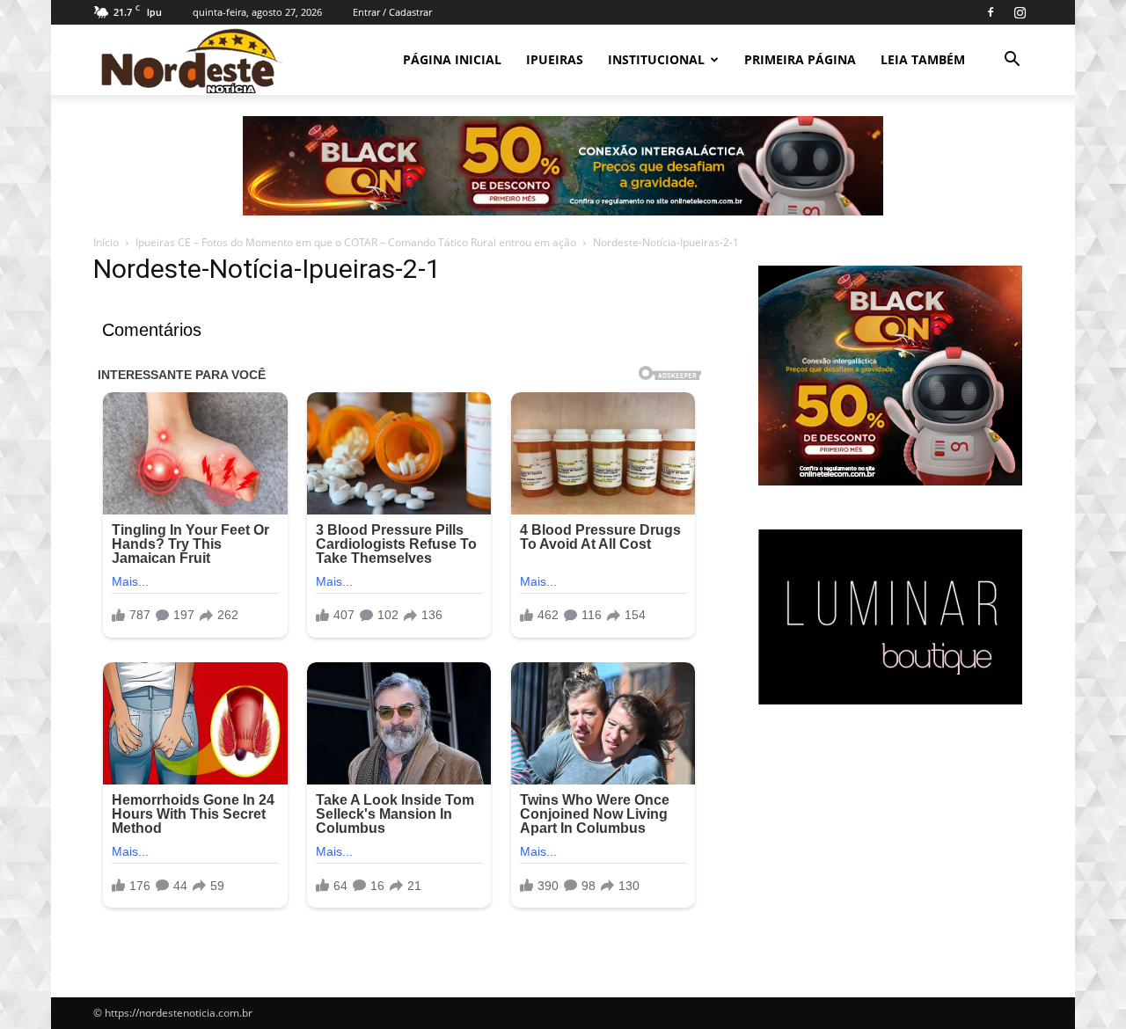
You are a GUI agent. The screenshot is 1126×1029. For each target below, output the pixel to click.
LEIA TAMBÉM (923, 59)
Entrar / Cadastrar (392, 11)
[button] (1012, 61)
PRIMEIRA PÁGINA (800, 59)
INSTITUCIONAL (656, 59)
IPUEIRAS (554, 59)
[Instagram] (1019, 12)
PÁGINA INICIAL (452, 59)
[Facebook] (990, 12)
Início (106, 242)
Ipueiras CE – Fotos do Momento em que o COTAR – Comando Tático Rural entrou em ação (355, 242)
